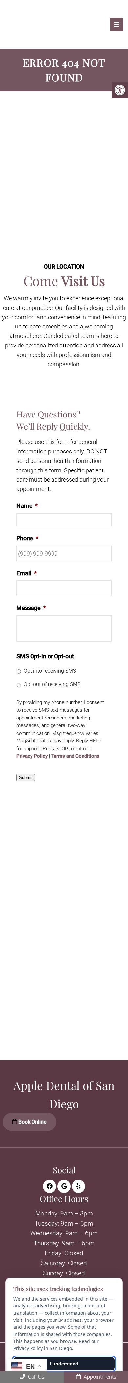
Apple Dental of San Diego (28, 26)
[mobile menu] (116, 24)
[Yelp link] (78, 1186)
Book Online (32, 1122)
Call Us (35, 1377)
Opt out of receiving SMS (52, 684)
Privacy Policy (32, 756)
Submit (25, 777)
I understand (64, 1363)
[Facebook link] (49, 1186)
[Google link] (64, 1186)
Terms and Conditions (75, 756)
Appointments (99, 1377)
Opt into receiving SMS (50, 671)
